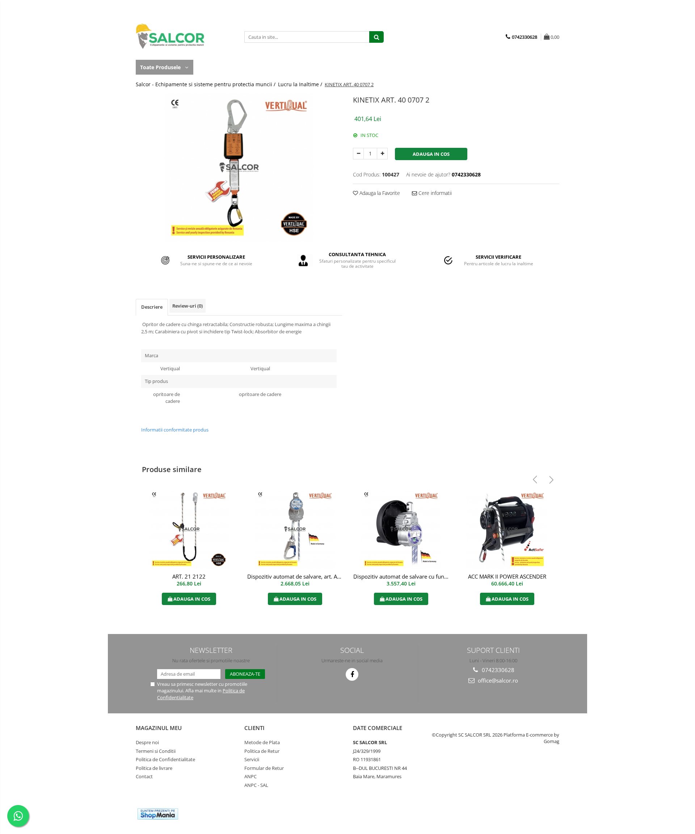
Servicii (251, 759)
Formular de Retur (264, 768)
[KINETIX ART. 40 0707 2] (239, 167)
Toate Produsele (161, 67)
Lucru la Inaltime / (301, 84)
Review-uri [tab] (187, 306)
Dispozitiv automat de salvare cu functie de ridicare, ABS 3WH (401, 576)
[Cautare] (376, 37)
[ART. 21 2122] (188, 529)
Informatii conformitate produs (174, 429)
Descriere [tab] (152, 307)
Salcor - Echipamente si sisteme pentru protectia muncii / (206, 84)
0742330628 (497, 670)
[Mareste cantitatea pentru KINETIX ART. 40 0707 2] (382, 153)
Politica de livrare (154, 768)
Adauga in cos (431, 154)
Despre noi (147, 742)
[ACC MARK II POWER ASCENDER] (507, 529)
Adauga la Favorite (379, 192)
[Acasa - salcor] (172, 36)
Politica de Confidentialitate (165, 759)
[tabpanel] (239, 167)
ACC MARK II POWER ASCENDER (507, 576)
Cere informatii (434, 192)
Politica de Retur (261, 751)
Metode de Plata (262, 742)
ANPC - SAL (256, 785)
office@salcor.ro (497, 680)
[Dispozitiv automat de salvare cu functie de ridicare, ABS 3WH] (400, 529)
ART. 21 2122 (189, 576)
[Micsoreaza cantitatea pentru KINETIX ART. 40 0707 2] (358, 153)
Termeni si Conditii (156, 751)
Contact (144, 776)
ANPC (250, 776)
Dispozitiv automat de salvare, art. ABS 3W (295, 576)
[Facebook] (352, 674)
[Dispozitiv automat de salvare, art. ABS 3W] (294, 529)
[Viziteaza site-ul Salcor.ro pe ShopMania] (158, 814)
